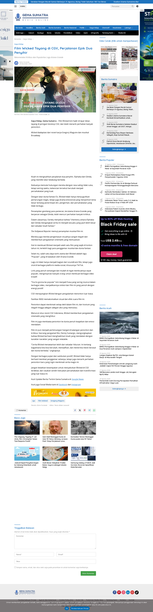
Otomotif (105, 28)
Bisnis (49, 33)
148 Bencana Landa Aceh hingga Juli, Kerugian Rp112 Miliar (118, 373)
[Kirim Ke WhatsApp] (94, 410)
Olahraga (19, 33)
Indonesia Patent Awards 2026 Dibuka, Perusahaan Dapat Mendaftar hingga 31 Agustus (121, 210)
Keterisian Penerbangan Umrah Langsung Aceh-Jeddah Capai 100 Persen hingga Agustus (119, 365)
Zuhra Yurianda (24, 62)
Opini (86, 33)
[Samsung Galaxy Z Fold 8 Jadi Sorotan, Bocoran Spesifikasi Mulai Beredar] (83, 454)
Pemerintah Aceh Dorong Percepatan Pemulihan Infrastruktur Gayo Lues (119, 382)
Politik (82, 28)
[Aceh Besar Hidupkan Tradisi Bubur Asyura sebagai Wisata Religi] (55, 454)
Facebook (63, 384)
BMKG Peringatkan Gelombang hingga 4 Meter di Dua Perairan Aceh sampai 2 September (119, 348)
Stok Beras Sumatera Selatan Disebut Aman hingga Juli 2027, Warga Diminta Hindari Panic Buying (122, 125)
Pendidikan (68, 33)
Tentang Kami (107, 33)
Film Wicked (43, 401)
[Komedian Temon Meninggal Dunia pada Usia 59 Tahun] (83, 427)
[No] (150, 605)
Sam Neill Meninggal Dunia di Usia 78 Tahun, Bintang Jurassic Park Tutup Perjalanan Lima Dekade (55, 439)
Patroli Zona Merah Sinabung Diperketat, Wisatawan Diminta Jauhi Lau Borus (121, 142)
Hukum (31, 33)
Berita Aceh (40, 28)
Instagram (76, 384)
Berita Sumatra (55, 28)
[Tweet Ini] (80, 410)
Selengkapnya (118, 149)
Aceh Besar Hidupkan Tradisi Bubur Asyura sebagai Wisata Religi (54, 465)
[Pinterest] (119, 592)
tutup (11, 10)
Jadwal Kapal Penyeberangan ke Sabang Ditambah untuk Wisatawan (26, 465)
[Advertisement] (95, 16)
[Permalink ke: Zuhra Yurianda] (16, 63)
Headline (29, 28)
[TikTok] (137, 592)
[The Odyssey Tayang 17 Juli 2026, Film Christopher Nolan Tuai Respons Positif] (27, 427)
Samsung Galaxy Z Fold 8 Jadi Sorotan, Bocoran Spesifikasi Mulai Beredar (83, 465)
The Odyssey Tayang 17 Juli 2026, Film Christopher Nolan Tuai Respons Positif (25, 439)
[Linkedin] (128, 592)
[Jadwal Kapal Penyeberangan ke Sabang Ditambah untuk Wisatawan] (27, 454)
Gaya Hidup (94, 28)
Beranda (19, 28)
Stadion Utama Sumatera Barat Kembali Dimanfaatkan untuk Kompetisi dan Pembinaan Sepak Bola (120, 117)
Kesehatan (117, 28)
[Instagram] (123, 592)
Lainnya (128, 28)
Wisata (57, 33)
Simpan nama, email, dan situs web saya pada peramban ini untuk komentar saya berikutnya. (52, 567)
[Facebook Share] (75, 410)
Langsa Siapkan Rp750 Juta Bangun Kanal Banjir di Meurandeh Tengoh (117, 356)
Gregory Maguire (57, 401)
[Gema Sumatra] (32, 17)
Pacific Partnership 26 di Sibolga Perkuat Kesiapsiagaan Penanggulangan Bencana (121, 184)
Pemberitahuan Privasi (79, 608)
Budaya (40, 33)
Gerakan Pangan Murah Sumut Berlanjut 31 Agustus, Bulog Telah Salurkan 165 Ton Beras (47, 2)
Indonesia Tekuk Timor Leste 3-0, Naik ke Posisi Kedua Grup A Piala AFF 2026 (121, 201)
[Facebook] (115, 592)
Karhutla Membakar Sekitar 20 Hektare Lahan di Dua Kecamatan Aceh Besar (120, 193)
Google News (78, 379)
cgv (33, 401)
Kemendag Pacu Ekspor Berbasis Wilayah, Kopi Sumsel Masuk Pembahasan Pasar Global (120, 134)
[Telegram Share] (89, 410)
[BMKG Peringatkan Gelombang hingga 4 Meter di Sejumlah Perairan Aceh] (119, 323)
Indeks (22, 6)
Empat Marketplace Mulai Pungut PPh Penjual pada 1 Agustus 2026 (119, 176)
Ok (67, 608)
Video (78, 33)
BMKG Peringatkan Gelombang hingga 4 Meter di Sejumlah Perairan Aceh (121, 167)
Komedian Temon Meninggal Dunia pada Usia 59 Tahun (82, 438)
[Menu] (16, 6)
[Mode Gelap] (137, 6)
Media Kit (122, 33)
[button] (132, 6)
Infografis (95, 33)
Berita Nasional (70, 28)
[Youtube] (132, 592)
